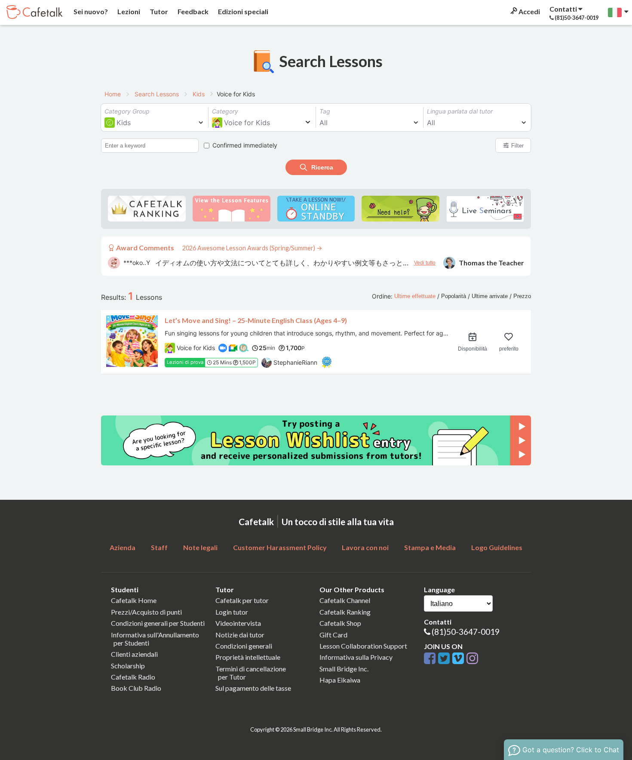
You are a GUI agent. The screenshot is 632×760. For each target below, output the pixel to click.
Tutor (158, 11)
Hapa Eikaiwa (339, 680)
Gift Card (333, 635)
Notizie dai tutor (239, 635)
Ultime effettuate (415, 296)
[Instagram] (472, 658)
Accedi (528, 11)
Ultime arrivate (490, 296)
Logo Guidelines (496, 547)
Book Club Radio (136, 688)
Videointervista (238, 623)
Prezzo (522, 296)
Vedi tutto (425, 263)
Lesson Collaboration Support (363, 646)
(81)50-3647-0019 (466, 632)
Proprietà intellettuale (247, 657)
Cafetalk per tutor (242, 600)
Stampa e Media (430, 547)
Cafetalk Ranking (345, 612)
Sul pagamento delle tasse (253, 688)
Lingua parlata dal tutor (460, 111)
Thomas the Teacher (491, 262)
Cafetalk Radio (133, 677)
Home (112, 94)
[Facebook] (431, 658)
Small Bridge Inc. (343, 669)
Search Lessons (157, 94)
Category (225, 111)
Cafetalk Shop (340, 623)
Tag (324, 111)
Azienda (122, 547)
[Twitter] (445, 658)
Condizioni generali (243, 646)
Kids (199, 94)
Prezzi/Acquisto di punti (146, 612)
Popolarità (453, 296)
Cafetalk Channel (344, 600)
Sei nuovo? (90, 11)
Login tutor (231, 612)
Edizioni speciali (242, 11)
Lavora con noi (365, 547)
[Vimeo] (459, 658)
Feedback (192, 11)
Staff (159, 547)
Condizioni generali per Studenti (158, 623)
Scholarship (128, 666)
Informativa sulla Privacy (356, 657)
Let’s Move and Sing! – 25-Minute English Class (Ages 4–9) (256, 320)
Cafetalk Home (133, 600)
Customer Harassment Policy (280, 547)
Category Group (127, 111)
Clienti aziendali (134, 654)
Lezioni (128, 11)
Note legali (200, 547)
